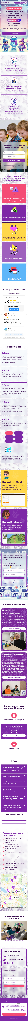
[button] (2, 314)
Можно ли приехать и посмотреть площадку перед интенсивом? (13, 798)
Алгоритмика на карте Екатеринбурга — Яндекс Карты (14, 337)
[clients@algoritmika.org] (4, 959)
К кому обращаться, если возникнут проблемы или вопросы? (12, 807)
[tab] (9, 433)
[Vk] (4, 963)
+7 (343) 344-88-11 (13, 955)
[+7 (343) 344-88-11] (4, 955)
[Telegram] (11, 963)
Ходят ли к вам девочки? (11, 776)
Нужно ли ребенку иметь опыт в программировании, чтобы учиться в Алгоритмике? (13, 768)
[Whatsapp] (8, 963)
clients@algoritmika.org (15, 959)
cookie (18, 1004)
